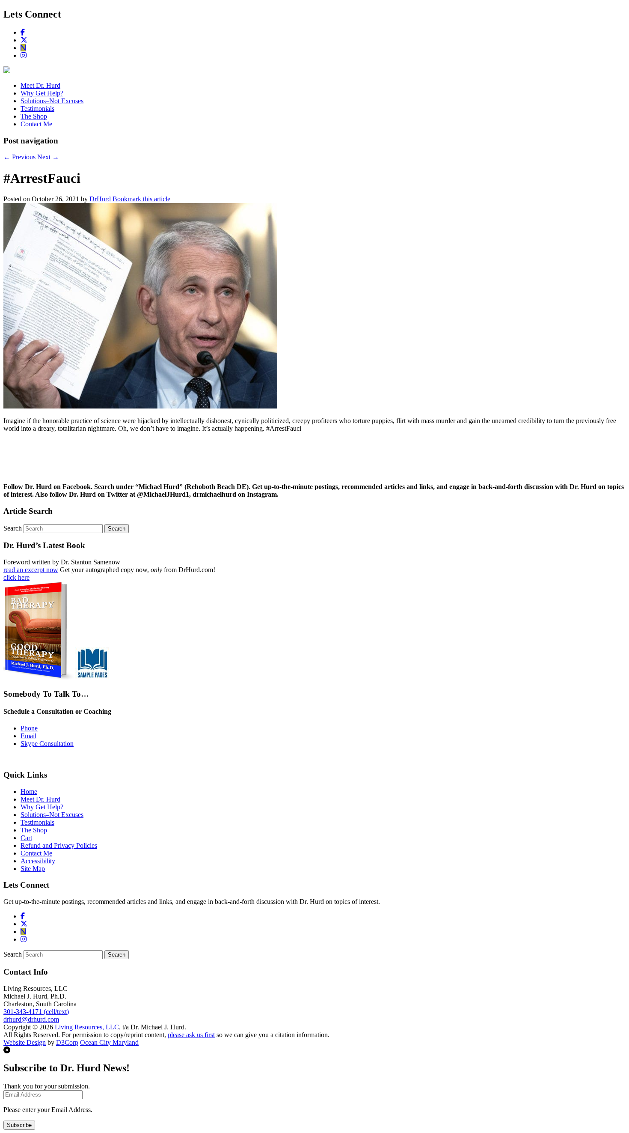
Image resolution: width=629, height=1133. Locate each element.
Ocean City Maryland (109, 1042)
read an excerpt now (30, 569)
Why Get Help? (42, 93)
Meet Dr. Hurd (40, 85)
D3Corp (67, 1042)
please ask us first (191, 1034)
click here (16, 577)
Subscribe (19, 1125)
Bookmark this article (141, 199)
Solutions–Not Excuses (52, 100)
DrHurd (100, 199)
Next (48, 157)
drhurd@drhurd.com (31, 1019)
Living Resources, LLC (87, 1027)
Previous (19, 157)
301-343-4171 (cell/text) (36, 1011)
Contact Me (36, 124)
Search (12, 528)
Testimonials (37, 108)
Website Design (24, 1042)
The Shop (34, 116)
